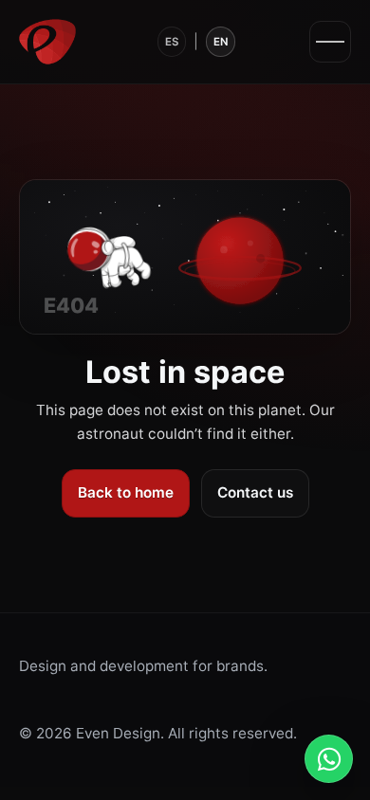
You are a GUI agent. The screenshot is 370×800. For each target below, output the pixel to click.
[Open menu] (330, 42)
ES (171, 41)
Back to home (126, 492)
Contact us (255, 492)
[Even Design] (47, 41)
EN (220, 41)
